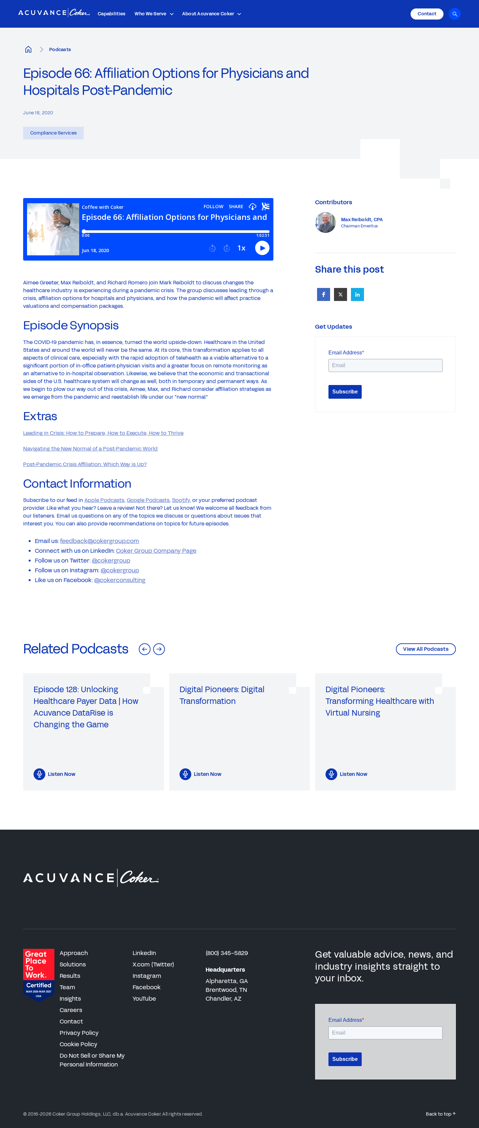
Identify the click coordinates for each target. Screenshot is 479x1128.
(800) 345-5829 (227, 953)
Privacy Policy (79, 1033)
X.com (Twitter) (153, 964)
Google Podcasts (148, 500)
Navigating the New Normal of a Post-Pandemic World (90, 448)
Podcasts (60, 50)
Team (67, 987)
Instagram (147, 976)
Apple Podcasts (104, 500)
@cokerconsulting (119, 580)
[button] (154, 14)
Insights (70, 998)
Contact (71, 1021)
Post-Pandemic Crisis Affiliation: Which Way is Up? (85, 464)
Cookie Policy (78, 1044)
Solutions (73, 964)
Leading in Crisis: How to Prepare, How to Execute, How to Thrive (103, 433)
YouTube (144, 998)
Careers (71, 1010)
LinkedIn (144, 953)
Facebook (147, 987)
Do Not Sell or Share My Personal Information (92, 1060)
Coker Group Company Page (156, 551)
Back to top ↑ (441, 1114)
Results (70, 976)
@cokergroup (111, 560)
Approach (74, 953)
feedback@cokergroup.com (99, 541)
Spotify (181, 500)
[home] (54, 14)
